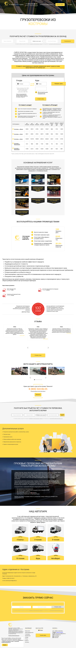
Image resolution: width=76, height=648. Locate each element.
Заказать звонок (60, 4)
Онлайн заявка (43, 635)
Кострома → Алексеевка (17, 149)
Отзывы (26, 637)
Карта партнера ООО (11, 289)
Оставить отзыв (38, 355)
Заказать (38, 394)
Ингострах (26, 312)
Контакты (27, 642)
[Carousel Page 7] (41, 379)
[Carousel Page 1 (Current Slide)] (34, 379)
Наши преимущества (29, 632)
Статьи (26, 638)
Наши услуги (27, 630)
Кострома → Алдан (18, 139)
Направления (27, 635)
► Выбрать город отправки (16, 4)
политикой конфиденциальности (56, 418)
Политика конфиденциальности (13, 635)
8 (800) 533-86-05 (31, 4)
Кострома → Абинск (18, 129)
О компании (27, 634)
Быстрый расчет (68, 41)
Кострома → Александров (17, 144)
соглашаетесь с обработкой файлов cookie (12, 641)
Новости (26, 640)
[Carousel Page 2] (35, 379)
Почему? (47, 67)
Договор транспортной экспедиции (50, 289)
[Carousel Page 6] (40, 379)
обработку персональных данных (35, 418)
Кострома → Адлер (18, 134)
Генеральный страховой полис (13, 294)
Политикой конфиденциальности (10, 642)
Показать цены (59, 83)
